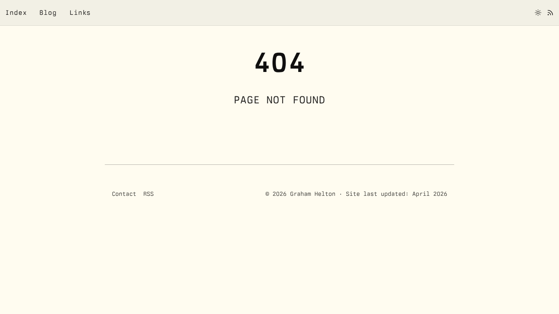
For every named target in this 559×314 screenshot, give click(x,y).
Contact (124, 193)
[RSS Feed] (550, 12)
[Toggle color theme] (538, 12)
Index (16, 12)
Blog (48, 12)
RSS (148, 193)
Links (80, 12)
